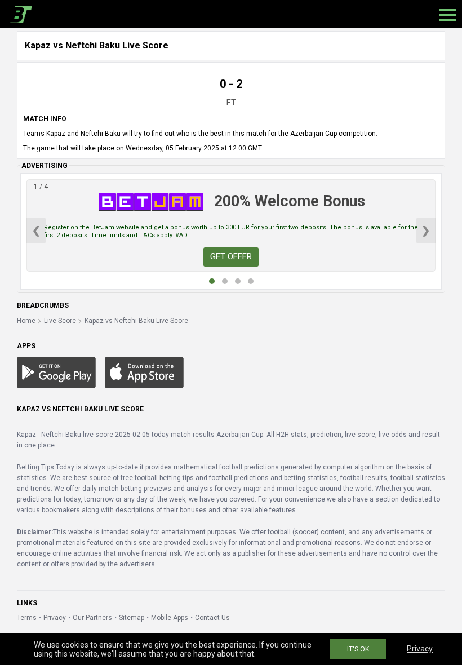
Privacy (54, 618)
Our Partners (92, 618)
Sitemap (131, 618)
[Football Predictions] (19, 14)
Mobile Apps (169, 618)
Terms (27, 618)
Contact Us (212, 618)
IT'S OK (358, 649)
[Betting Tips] (56, 372)
